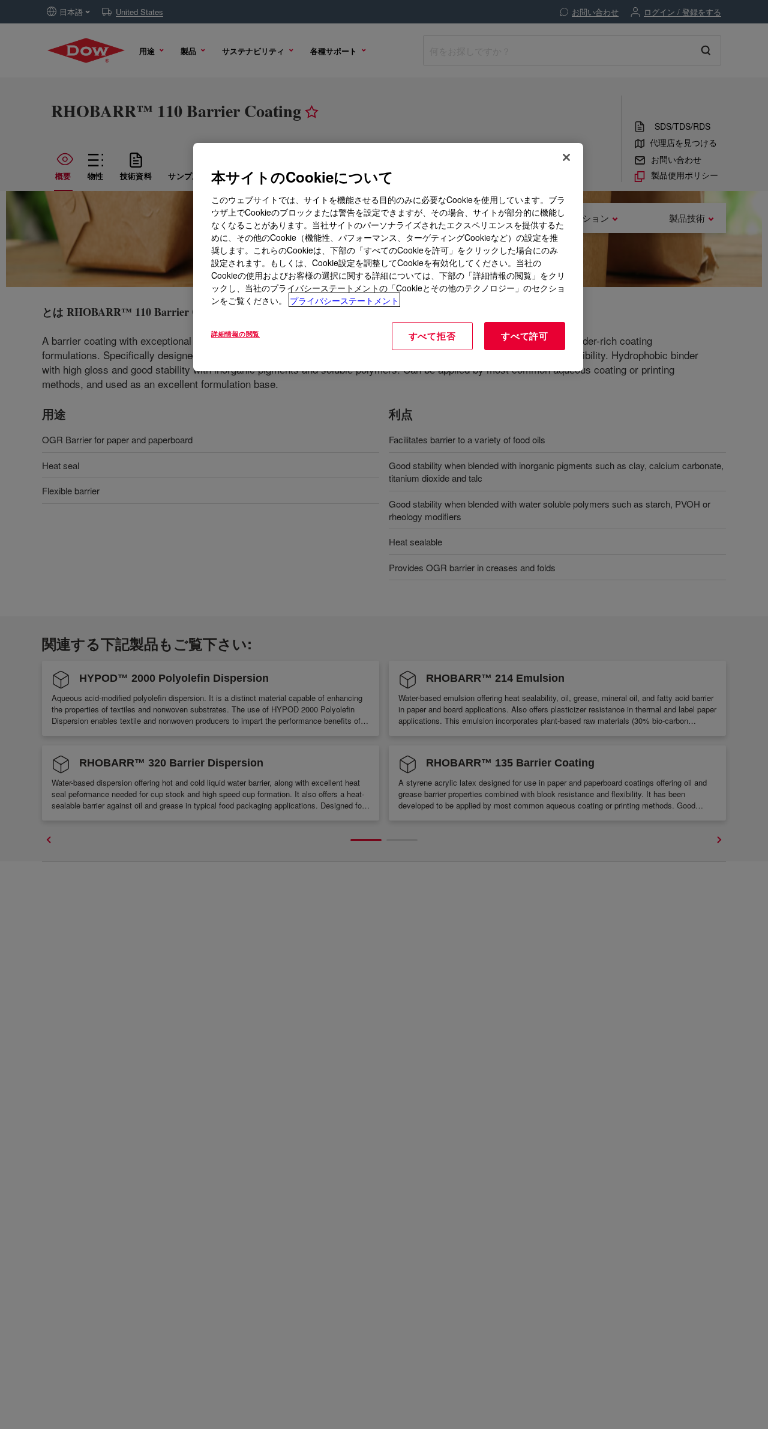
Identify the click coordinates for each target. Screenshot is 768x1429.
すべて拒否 (432, 335)
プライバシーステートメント (344, 300)
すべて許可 (524, 335)
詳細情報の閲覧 (235, 333)
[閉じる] (566, 157)
